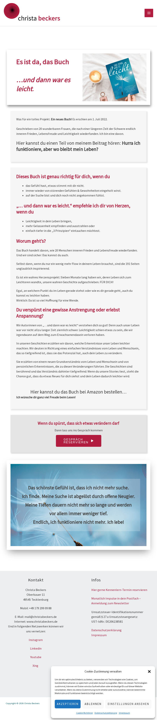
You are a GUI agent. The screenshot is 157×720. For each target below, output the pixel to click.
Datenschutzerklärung (106, 712)
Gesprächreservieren (76, 441)
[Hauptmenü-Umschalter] (149, 13)
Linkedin (36, 648)
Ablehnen (93, 704)
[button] (149, 671)
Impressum (124, 712)
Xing (36, 665)
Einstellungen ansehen (128, 704)
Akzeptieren (67, 704)
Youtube (35, 657)
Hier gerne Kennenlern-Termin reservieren (119, 590)
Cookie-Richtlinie (84, 712)
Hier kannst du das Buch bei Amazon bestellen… (78, 392)
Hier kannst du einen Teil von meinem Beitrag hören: (78, 146)
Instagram (36, 640)
